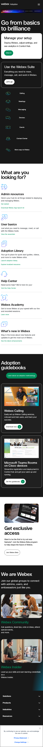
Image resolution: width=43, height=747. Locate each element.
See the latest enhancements (11, 341)
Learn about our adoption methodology (21, 376)
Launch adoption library (9, 261)
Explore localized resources (10, 264)
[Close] (40, 728)
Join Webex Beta (12, 552)
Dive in (8, 53)
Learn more (5, 314)
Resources (7, 716)
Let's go (9, 82)
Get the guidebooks (13, 482)
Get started (5, 204)
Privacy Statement (20, 738)
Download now (11, 427)
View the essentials (8, 234)
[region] (21, 736)
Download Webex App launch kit (12, 208)
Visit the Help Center (8, 288)
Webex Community (14, 622)
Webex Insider (11, 667)
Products (7, 703)
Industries (7, 709)
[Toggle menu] (39, 4)
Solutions (7, 696)
